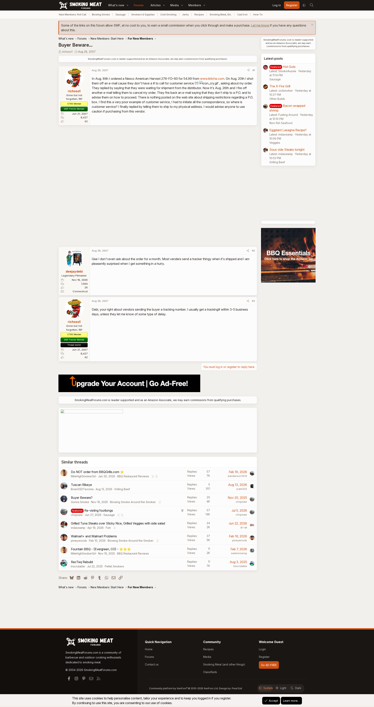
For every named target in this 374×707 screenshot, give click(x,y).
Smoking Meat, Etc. (221, 14)
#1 (253, 70)
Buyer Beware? (82, 498)
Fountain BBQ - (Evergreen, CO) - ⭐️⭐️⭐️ (101, 549)
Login (262, 649)
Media (174, 5)
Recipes (199, 14)
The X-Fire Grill (279, 86)
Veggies (274, 142)
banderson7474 (237, 476)
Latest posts (273, 58)
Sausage (121, 14)
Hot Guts (289, 67)
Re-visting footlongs (98, 510)
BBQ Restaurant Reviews (133, 476)
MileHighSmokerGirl (83, 476)
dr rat (243, 527)
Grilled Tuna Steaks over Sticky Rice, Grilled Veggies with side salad (118, 523)
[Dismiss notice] (311, 25)
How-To (258, 14)
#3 (253, 300)
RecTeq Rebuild (82, 562)
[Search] (311, 5)
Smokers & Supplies (143, 14)
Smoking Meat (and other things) (224, 664)
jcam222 (241, 488)
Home (149, 649)
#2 (253, 250)
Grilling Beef (122, 489)
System (268, 688)
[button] (127, 5)
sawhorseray (239, 553)
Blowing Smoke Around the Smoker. (133, 502)
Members (194, 5)
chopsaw (241, 501)
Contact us (152, 664)
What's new (116, 5)
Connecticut (80, 291)
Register (264, 656)
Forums (139, 5)
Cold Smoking (168, 14)
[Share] (248, 70)
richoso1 (67, 51)
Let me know (260, 25)
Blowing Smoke (101, 14)
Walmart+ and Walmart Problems (94, 536)
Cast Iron (242, 14)
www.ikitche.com (212, 79)
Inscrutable (78, 566)
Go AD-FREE (269, 665)
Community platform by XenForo (183, 688)
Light (283, 688)
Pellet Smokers (114, 566)
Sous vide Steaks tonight (286, 150)
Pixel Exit (237, 688)
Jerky (185, 14)
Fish (108, 527)
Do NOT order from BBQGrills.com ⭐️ (97, 472)
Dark (298, 688)
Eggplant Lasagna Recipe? (288, 130)
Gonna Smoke (80, 502)
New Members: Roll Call (72, 14)
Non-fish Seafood (280, 123)
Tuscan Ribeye (81, 485)
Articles (156, 5)
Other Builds (277, 98)
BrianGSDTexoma (82, 489)
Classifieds (210, 672)
